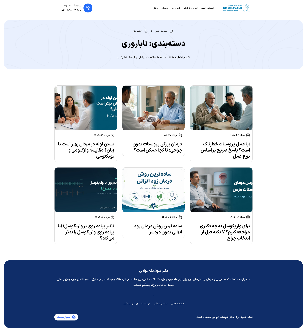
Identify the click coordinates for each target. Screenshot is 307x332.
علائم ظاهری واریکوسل (78, 279)
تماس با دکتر (191, 8)
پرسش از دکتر (160, 8)
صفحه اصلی (207, 8)
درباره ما (175, 8)
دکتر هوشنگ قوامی (153, 271)
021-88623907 (71, 10)
